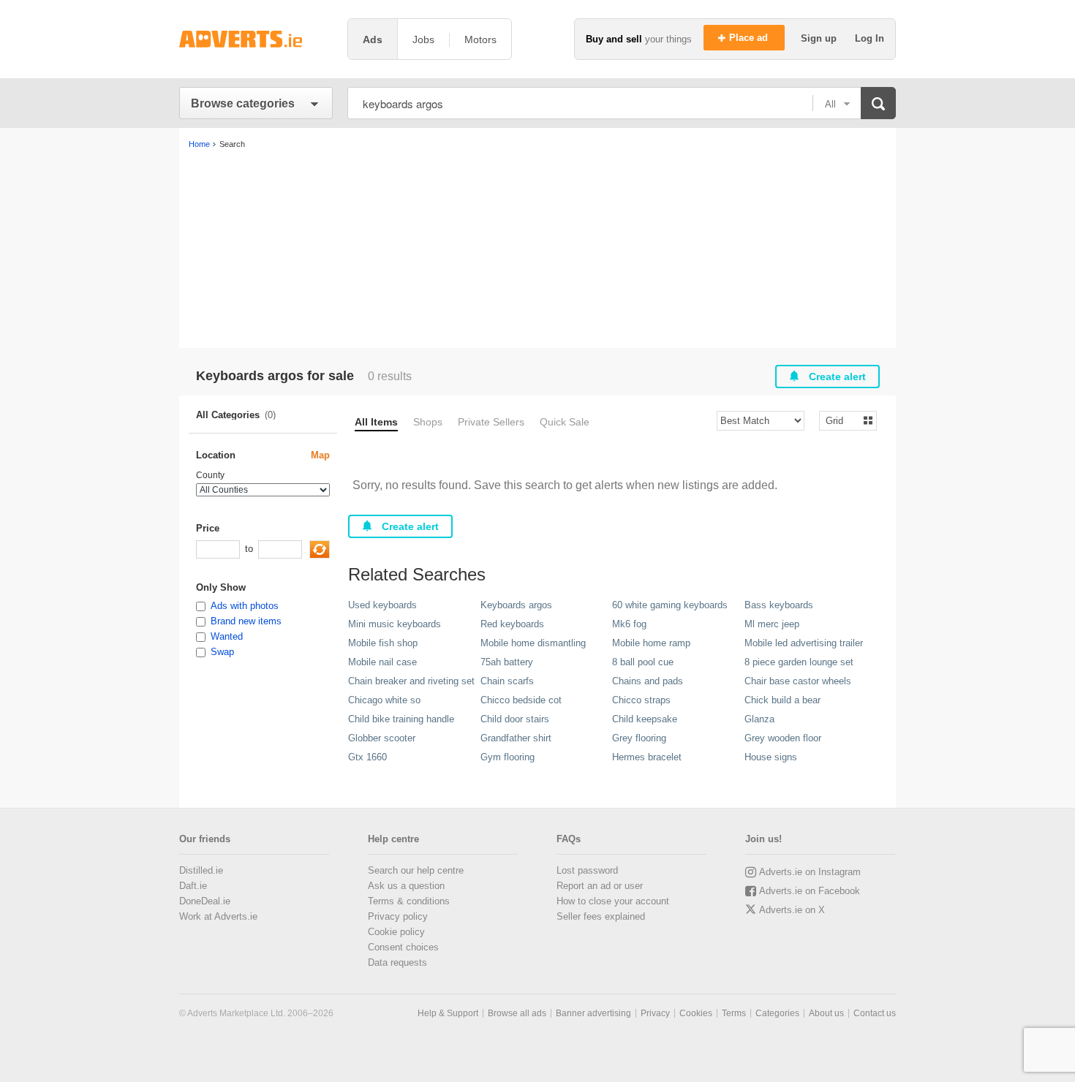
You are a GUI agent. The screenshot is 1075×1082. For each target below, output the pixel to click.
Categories (777, 1013)
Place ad (750, 37)
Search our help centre (416, 870)
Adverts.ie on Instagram (810, 871)
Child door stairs (514, 719)
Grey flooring (639, 738)
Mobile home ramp (651, 643)
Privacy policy (398, 916)
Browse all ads (517, 1013)
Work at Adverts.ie (218, 916)
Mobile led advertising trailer (803, 643)
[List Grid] (842, 420)
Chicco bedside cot (521, 700)
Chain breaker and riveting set (411, 681)
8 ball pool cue (643, 662)
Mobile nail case (382, 662)
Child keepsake (644, 719)
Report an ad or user (600, 885)
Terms (734, 1013)
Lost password (587, 870)
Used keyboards (382, 604)
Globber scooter (381, 738)
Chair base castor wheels (797, 681)
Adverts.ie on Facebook (809, 890)
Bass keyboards (778, 604)
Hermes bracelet (647, 757)
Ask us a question (406, 885)
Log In (869, 38)
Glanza (759, 719)
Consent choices (403, 947)
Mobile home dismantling (533, 643)
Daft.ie (193, 885)
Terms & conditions (409, 901)
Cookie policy (396, 931)
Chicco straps (641, 700)
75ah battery (506, 662)
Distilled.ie (201, 870)
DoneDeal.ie (204, 901)
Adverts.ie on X (792, 909)
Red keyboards (512, 623)
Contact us (874, 1013)
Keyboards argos (516, 604)
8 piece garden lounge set (798, 662)
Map (320, 455)
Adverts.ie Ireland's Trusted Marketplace (256, 39)
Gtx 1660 (367, 757)
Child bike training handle (401, 719)
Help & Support (448, 1013)
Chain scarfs (507, 681)
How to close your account (613, 901)
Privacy (655, 1013)
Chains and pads (647, 681)
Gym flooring (507, 757)
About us (826, 1013)
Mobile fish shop (383, 643)
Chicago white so (384, 700)
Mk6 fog (629, 623)
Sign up (820, 38)
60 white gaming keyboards (670, 604)
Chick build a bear (782, 700)
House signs (770, 757)
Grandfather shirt (515, 738)
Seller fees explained (601, 916)
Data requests (397, 962)
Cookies (695, 1013)
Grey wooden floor (782, 738)
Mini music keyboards (394, 623)
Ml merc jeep (771, 623)
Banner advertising (593, 1013)
